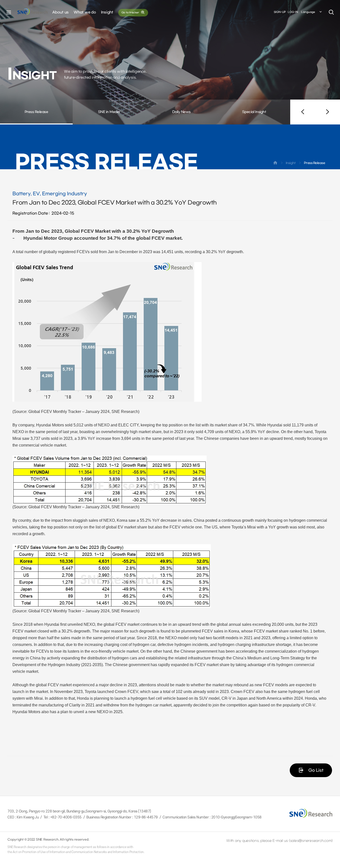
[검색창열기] (331, 12)
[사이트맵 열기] (8, 12)
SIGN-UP (280, 12)
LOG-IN (293, 12)
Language (308, 12)
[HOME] (275, 164)
